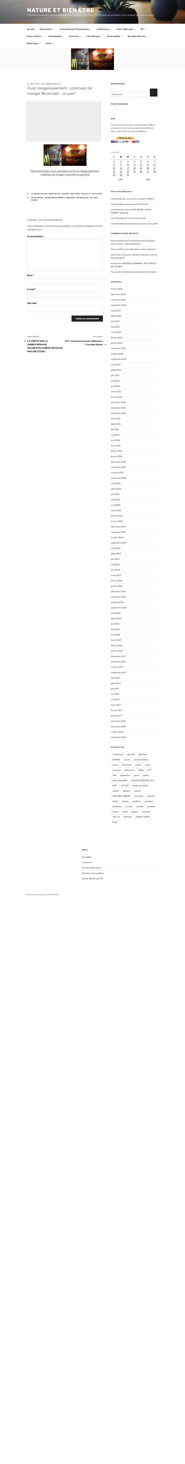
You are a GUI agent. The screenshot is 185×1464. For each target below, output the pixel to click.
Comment (126, 765)
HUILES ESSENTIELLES (142, 780)
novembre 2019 (118, 532)
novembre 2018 (118, 597)
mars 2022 (116, 391)
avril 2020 (115, 505)
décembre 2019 (118, 526)
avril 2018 (115, 634)
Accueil (30, 29)
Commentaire (35, 236)
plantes (125, 801)
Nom (30, 275)
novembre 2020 (118, 467)
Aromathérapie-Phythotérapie (74, 29)
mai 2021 (115, 435)
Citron (115, 765)
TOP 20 (116, 817)
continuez (37, 198)
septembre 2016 (118, 737)
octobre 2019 (117, 537)
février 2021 (116, 451)
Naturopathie (113, 36)
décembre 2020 (118, 462)
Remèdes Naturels (136, 36)
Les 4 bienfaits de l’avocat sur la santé (128, 218)
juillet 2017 (116, 683)
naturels (151, 796)
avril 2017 (115, 699)
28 (154, 171)
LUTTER (125, 785)
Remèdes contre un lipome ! (143, 249)
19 (141, 168)
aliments (131, 754)
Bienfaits (143, 754)
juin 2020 (115, 494)
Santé (48, 43)
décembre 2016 (118, 721)
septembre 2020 (119, 478)
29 (114, 175)
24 (128, 171)
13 (148, 164)
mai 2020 (115, 499)
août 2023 (116, 310)
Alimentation (46, 29)
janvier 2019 (116, 586)
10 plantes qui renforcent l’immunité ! (140, 272)
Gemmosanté (117, 240)
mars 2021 (116, 445)
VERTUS (127, 817)
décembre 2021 (118, 402)
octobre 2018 (117, 602)
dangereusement (55, 198)
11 (135, 164)
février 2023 (116, 337)
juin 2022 (115, 375)
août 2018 (115, 613)
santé (124, 811)
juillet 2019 (116, 553)
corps (147, 765)
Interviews (74, 36)
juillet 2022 (116, 370)
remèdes (151, 806)
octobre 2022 (117, 354)
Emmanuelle (53, 84)
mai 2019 (115, 564)
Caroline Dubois (141, 759)
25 (134, 171)
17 (128, 168)
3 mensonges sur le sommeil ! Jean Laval (129, 204)
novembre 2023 (118, 299)
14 (154, 164)
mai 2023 (115, 327)
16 (121, 168)
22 (114, 171)
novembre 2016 (118, 726)
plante (115, 801)
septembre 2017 (118, 672)
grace (136, 775)
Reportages (32, 43)
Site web (32, 303)
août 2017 (115, 678)
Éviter (115, 822)
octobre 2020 (117, 472)
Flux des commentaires (93, 873)
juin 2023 (115, 321)
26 (141, 171)
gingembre (125, 775)
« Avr (120, 179)
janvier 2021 (116, 456)
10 (128, 164)
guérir (146, 775)
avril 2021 (115, 440)
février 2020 (117, 515)
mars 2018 (116, 640)
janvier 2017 (116, 715)
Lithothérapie (93, 36)
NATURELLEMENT (121, 796)
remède (139, 806)
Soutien (75, 194)
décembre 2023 (118, 294)
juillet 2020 (116, 489)
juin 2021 (115, 429)
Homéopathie (55, 36)
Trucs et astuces (91, 194)
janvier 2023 (117, 343)
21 (154, 168)
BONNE (116, 759)
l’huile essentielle (140, 785)
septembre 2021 (118, 413)
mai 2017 (115, 694)
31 (128, 175)
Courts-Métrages (124, 29)
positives (137, 801)
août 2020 (116, 483)
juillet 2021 (116, 424)
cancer (127, 759)
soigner (134, 811)
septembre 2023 (118, 305)
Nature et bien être (60, 10)
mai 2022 (115, 381)
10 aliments (117, 754)
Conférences (103, 29)
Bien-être (54, 194)
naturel (137, 791)
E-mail (31, 289)
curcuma (116, 770)
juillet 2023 (116, 316)
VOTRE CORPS (142, 817)
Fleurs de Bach (34, 36)
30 (121, 175)
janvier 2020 (117, 521)
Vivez (34, 200)
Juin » (148, 179)
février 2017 (116, 710)
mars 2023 (116, 332)
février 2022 (116, 397)
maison (115, 791)
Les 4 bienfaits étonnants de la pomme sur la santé (134, 223)
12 (141, 164)
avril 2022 (115, 386)
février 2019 (116, 580)
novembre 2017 (118, 661)
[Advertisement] (63, 121)
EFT (143, 29)
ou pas (94, 198)
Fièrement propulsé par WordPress (42, 894)
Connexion (87, 862)
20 (148, 168)
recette (129, 806)
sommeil (146, 811)
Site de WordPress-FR (92, 878)
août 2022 (115, 364)
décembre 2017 (118, 656)
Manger (70, 198)
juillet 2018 (116, 618)
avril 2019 (115, 570)
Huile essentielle (119, 780)
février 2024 (116, 289)
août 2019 (115, 548)
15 (114, 168)
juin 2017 (115, 688)
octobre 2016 (117, 732)
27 (148, 171)
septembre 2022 (118, 359)
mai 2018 (115, 629)
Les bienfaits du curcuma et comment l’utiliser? (132, 199)
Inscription (87, 857)
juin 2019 (115, 559)
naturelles (138, 796)
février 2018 (116, 645)
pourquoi (149, 801)
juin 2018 (115, 624)
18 (134, 168)
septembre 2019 (118, 543)
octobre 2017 (117, 667)
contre (138, 765)
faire (114, 775)
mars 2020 (116, 510)
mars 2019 (116, 575)
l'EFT (114, 785)
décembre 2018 (118, 591)
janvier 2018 (116, 651)
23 (121, 171)
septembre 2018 (118, 607)
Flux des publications (91, 867)
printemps (117, 806)
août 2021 (115, 418)
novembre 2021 (118, 408)
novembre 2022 (118, 348)
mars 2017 (116, 705)
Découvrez (130, 770)
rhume (115, 811)
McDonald (83, 198)
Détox (141, 770)
